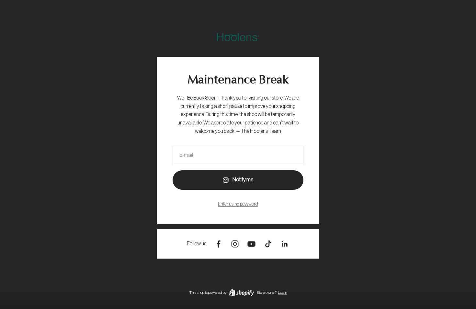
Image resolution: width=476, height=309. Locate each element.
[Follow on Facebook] (218, 244)
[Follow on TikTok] (268, 244)
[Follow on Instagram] (235, 244)
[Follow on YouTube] (251, 244)
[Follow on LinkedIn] (284, 244)
